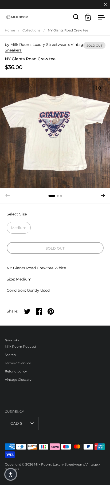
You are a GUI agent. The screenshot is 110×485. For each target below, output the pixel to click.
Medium (18, 227)
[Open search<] (76, 17)
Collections (31, 30)
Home (10, 30)
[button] (102, 195)
